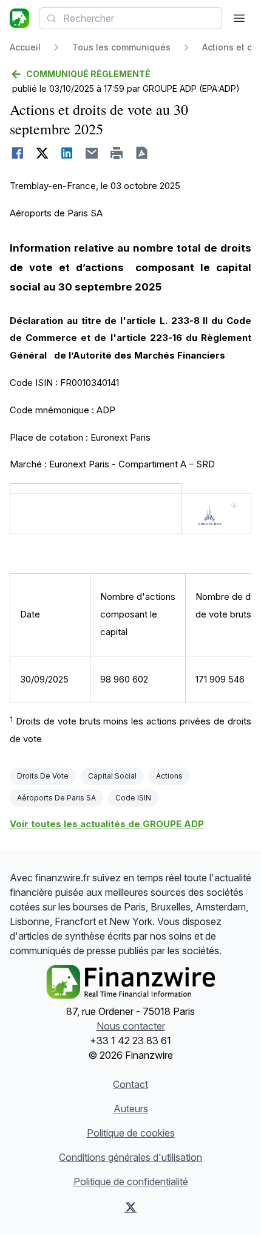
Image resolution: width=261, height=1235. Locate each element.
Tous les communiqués (121, 47)
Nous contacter (131, 1026)
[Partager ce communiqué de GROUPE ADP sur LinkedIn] (67, 153)
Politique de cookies (131, 1133)
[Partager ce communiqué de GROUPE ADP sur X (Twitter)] (42, 153)
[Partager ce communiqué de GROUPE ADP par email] (92, 153)
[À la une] (19, 18)
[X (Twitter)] (130, 1207)
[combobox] (130, 18)
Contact (130, 1084)
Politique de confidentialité (130, 1181)
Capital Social (112, 775)
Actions (169, 775)
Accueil (25, 47)
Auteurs (131, 1109)
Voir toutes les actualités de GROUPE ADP (107, 824)
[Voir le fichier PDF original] (141, 153)
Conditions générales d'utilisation (130, 1157)
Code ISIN (133, 797)
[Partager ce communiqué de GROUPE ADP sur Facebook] (17, 153)
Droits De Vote (43, 775)
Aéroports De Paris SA (56, 797)
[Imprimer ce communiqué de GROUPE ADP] (116, 153)
